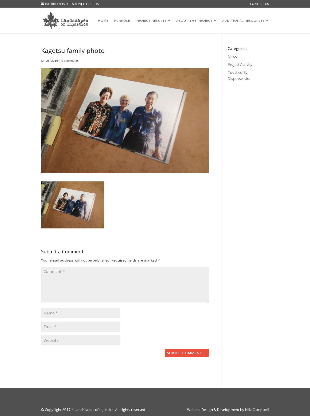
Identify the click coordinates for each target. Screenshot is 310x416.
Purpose (122, 21)
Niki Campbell (256, 409)
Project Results (151, 21)
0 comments (70, 61)
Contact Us (259, 4)
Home (103, 21)
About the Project (194, 21)
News (232, 56)
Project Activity (240, 64)
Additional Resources (243, 21)
